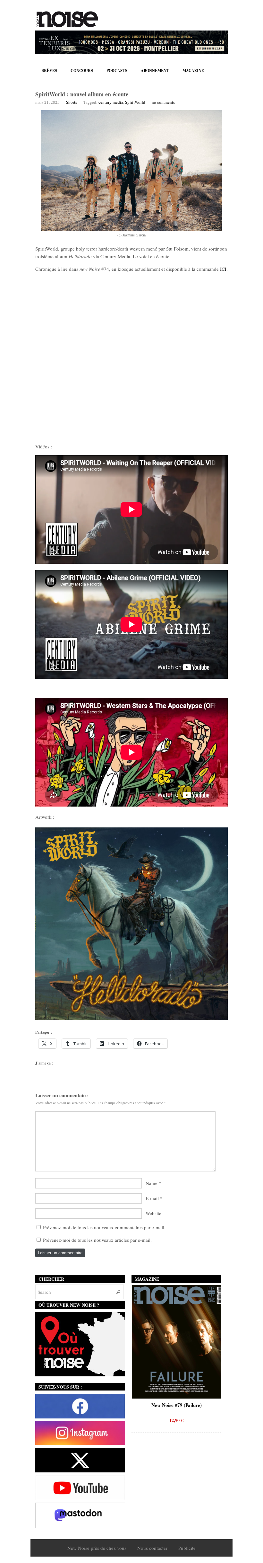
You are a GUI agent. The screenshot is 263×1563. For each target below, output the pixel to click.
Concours (82, 70)
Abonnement (155, 70)
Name (151, 1183)
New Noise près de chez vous (96, 1548)
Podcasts (116, 70)
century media (110, 102)
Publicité (187, 1548)
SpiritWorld (135, 102)
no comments (163, 102)
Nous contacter (152, 1548)
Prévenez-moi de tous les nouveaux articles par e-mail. (97, 1240)
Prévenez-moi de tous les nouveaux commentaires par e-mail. (104, 1227)
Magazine (193, 70)
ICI (223, 269)
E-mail (152, 1198)
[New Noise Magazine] (67, 19)
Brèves (49, 70)
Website (153, 1213)
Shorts (71, 102)
